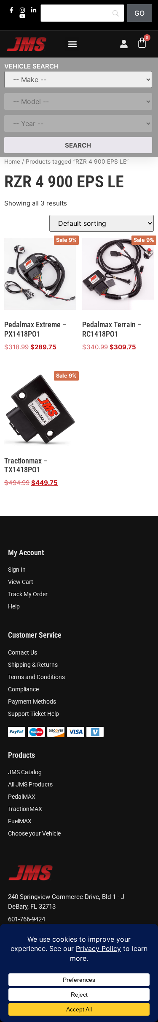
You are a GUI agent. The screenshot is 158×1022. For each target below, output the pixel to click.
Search (78, 145)
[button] (72, 44)
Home (12, 161)
